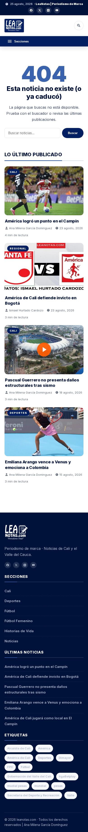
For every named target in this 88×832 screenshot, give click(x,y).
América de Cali (18, 757)
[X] (40, 10)
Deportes (18, 412)
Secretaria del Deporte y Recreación (33, 795)
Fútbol (10, 611)
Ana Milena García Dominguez (30, 228)
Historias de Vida (19, 631)
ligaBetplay (67, 776)
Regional (18, 248)
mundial (40, 786)
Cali (13, 172)
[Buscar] (78, 25)
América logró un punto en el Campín (42, 221)
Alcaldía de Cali (18, 748)
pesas (58, 786)
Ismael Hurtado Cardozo (26, 310)
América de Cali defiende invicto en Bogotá (42, 676)
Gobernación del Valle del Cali (29, 776)
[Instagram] (48, 10)
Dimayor (65, 757)
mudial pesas (17, 786)
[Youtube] (57, 10)
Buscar (73, 133)
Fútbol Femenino (19, 621)
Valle (70, 795)
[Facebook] (31, 10)
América (44, 748)
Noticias (11, 641)
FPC (10, 767)
